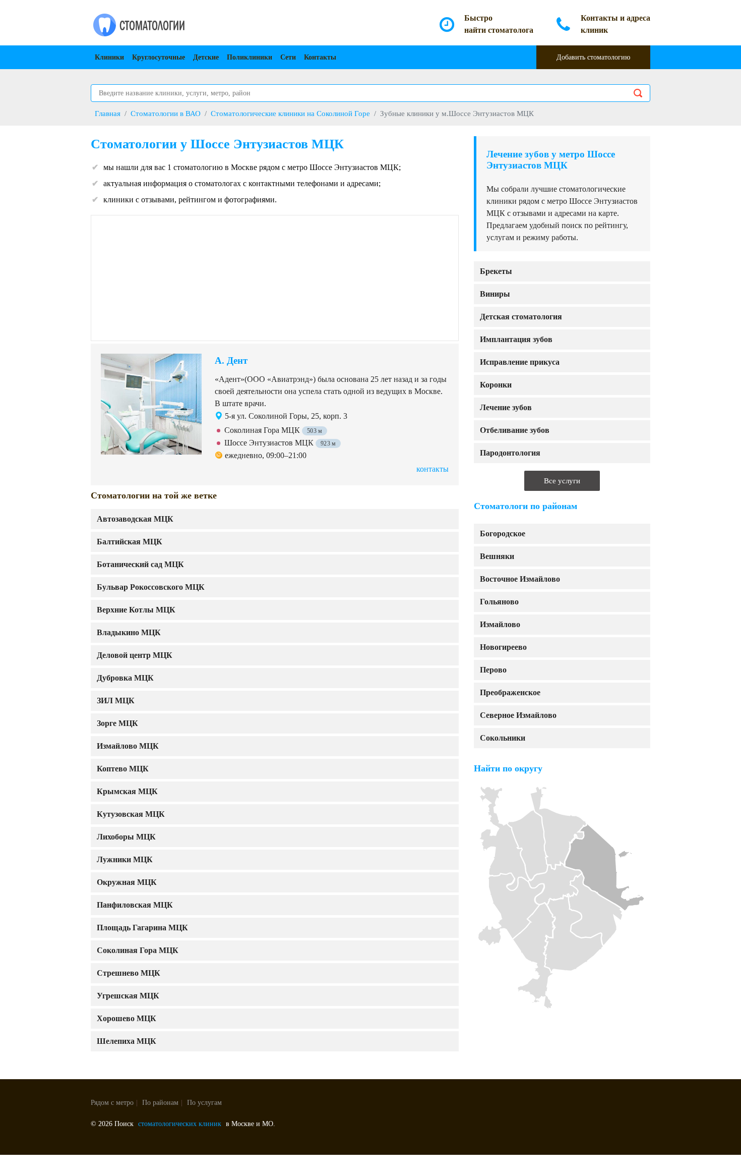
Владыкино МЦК (129, 632)
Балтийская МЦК (129, 541)
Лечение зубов (506, 407)
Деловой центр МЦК (134, 655)
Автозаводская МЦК (135, 519)
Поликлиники (249, 57)
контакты (432, 469)
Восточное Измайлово (520, 579)
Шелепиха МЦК (126, 1041)
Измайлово (500, 624)
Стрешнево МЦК (128, 973)
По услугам (204, 1102)
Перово (493, 669)
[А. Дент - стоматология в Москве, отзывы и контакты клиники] (151, 403)
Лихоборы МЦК (126, 836)
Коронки (496, 384)
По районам (160, 1102)
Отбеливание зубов (514, 430)
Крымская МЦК (127, 791)
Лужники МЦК (125, 859)
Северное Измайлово (518, 715)
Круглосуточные (158, 57)
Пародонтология (510, 453)
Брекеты (496, 271)
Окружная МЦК (127, 882)
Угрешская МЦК (128, 995)
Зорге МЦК (117, 723)
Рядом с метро (112, 1102)
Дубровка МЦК (125, 678)
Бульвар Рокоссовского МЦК (151, 587)
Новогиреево (503, 647)
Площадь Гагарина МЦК (142, 927)
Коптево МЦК (123, 768)
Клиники (109, 57)
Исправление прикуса (520, 362)
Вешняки (497, 556)
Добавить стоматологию (593, 57)
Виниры (495, 294)
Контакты (320, 57)
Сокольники (502, 738)
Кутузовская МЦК (131, 814)
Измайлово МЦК (128, 746)
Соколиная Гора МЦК (137, 950)
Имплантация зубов (516, 339)
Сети (288, 57)
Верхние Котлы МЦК (136, 609)
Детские (206, 57)
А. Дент (231, 360)
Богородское (502, 533)
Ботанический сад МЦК (140, 564)
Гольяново (499, 601)
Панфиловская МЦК (135, 905)
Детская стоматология (521, 316)
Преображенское (510, 692)
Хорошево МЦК (126, 1018)
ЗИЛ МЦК (116, 700)
